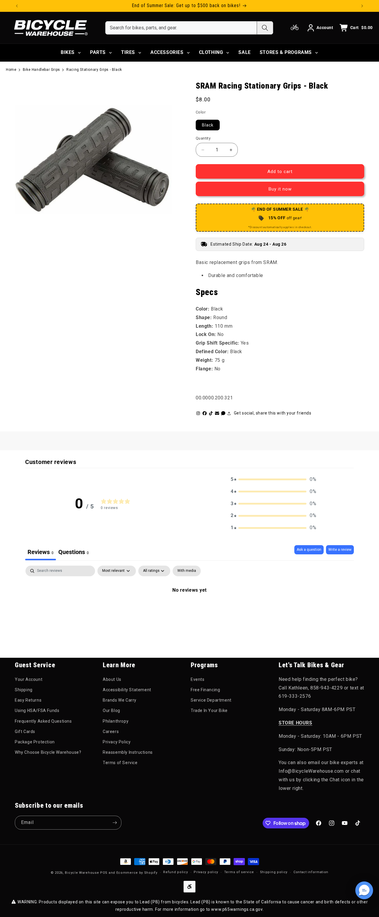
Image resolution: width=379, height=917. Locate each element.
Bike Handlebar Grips (41, 70)
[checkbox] (187, 571)
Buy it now (280, 189)
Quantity (203, 138)
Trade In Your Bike (209, 710)
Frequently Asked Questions (43, 721)
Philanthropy (116, 721)
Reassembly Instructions (128, 752)
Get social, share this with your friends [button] (272, 413)
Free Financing (205, 689)
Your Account (28, 679)
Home (11, 70)
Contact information (310, 872)
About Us (112, 679)
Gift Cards (25, 731)
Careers (111, 731)
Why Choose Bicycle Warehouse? (48, 752)
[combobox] (181, 27)
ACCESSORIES (167, 52)
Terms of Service (120, 762)
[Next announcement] (362, 6)
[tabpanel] (189, 610)
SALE (244, 52)
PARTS (98, 52)
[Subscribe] (114, 823)
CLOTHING (211, 52)
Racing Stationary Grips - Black (94, 70)
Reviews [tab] (41, 552)
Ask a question (309, 550)
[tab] (73, 552)
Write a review (339, 550)
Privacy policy (206, 872)
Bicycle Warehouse (82, 873)
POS (103, 873)
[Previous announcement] (16, 6)
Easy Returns (28, 700)
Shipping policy (274, 872)
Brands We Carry (119, 700)
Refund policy (175, 872)
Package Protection (35, 742)
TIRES (128, 52)
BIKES (68, 52)
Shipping (24, 689)
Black (207, 125)
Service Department (211, 700)
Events (198, 679)
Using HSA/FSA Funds (37, 710)
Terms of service (239, 872)
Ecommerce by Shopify (137, 873)
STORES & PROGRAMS (286, 52)
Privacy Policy (117, 742)
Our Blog (111, 710)
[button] (274, 479)
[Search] (265, 27)
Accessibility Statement (127, 689)
